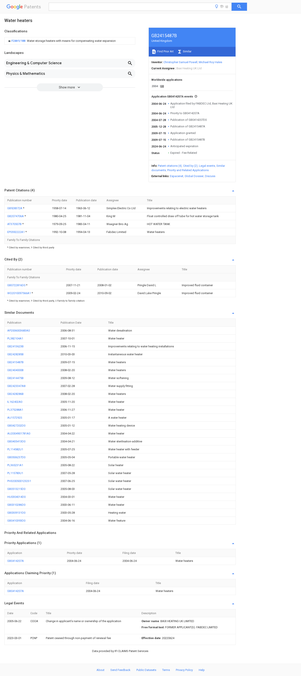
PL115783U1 (15, 473)
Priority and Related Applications (188, 170)
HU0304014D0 (16, 496)
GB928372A (15, 208)
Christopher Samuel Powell (180, 62)
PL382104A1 (15, 338)
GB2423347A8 (16, 386)
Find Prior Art (165, 51)
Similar (186, 51)
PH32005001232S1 (19, 481)
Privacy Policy (184, 670)
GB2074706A (15, 216)
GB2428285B (15, 354)
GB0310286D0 (16, 504)
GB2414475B (15, 378)
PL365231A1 (15, 465)
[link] (61, 41)
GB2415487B (15, 362)
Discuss (210, 176)
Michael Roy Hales (210, 62)
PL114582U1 (15, 449)
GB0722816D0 (16, 285)
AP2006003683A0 (18, 330)
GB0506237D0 (16, 457)
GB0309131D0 (16, 512)
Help (202, 670)
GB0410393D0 (16, 520)
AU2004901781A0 (18, 433)
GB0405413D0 (16, 441)
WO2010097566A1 (19, 293)
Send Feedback (120, 670)
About (100, 670)
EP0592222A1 (16, 232)
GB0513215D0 (16, 489)
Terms (166, 670)
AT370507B (14, 224)
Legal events (207, 165)
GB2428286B (15, 394)
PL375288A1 (15, 409)
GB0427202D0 (16, 425)
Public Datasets (146, 670)
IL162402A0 (14, 401)
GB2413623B (15, 346)
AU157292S (14, 417)
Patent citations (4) (170, 165)
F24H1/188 (18, 40)
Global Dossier (194, 176)
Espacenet (176, 176)
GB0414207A (15, 560)
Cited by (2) (190, 165)
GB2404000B (15, 370)
